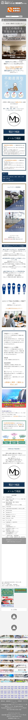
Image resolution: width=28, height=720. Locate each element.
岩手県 (9, 686)
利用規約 (20, 701)
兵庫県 (12, 692)
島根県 (5, 695)
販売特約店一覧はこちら (14, 718)
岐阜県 (26, 691)
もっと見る (14, 609)
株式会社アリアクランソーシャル (15, 708)
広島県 (26, 692)
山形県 (19, 686)
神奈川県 (12, 689)
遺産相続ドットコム (10, 529)
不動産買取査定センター (11, 526)
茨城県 (26, 686)
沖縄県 (22, 697)
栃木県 (5, 688)
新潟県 (22, 688)
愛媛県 (12, 695)
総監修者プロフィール (11, 701)
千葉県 (19, 688)
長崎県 (12, 697)
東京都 (9, 688)
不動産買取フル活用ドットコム (12, 531)
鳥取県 (2, 695)
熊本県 (5, 697)
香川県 (16, 695)
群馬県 (2, 688)
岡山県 (22, 692)
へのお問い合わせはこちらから (14, 540)
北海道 (2, 686)
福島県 (22, 686)
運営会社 (3, 701)
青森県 (5, 686)
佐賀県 (2, 697)
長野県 (26, 688)
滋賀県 (5, 692)
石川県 (9, 691)
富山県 (5, 691)
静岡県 (19, 691)
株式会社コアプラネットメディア (14, 715)
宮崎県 (16, 697)
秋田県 (12, 686)
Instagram (8, 525)
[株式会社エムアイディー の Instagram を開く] (14, 210)
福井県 (12, 691)
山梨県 (2, 691)
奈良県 (16, 692)
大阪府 (2, 692)
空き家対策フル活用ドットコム (12, 528)
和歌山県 (19, 693)
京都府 (9, 692)
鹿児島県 (19, 698)
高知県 (19, 695)
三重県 (22, 691)
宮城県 (16, 686)
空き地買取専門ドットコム (11, 533)
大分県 (9, 697)
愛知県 (16, 691)
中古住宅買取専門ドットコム (12, 532)
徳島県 (22, 695)
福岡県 (26, 695)
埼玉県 (16, 688)
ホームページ (8, 524)
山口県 (9, 695)
